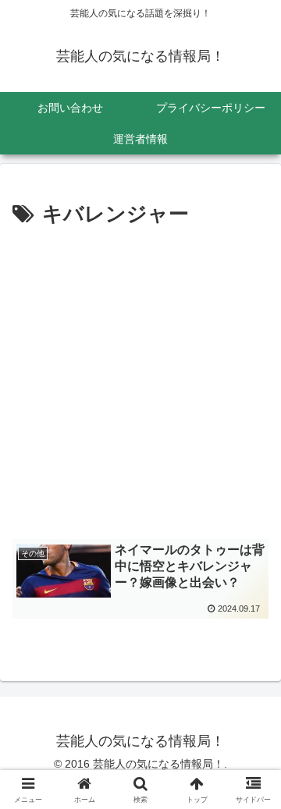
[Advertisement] (140, 380)
